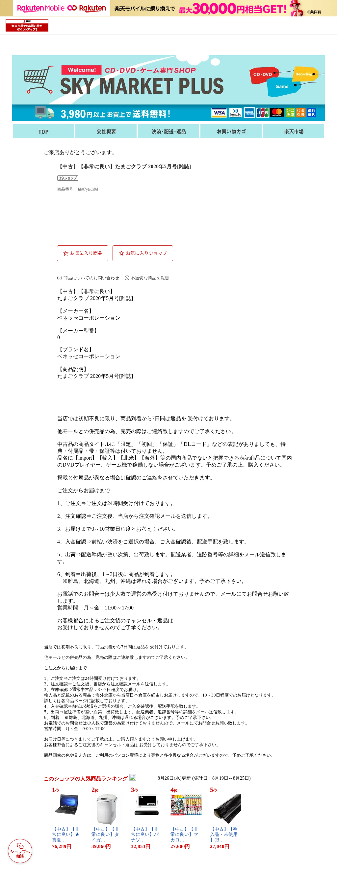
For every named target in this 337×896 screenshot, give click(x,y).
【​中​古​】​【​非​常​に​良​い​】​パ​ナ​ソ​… (145, 835)
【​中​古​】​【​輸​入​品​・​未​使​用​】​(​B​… (224, 835)
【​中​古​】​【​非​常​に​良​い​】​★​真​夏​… (66, 835)
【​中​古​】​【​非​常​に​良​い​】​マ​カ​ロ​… (184, 835)
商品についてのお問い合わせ (91, 277)
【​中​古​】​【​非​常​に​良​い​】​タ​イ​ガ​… (105, 835)
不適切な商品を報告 (150, 277)
